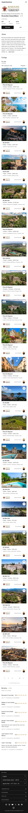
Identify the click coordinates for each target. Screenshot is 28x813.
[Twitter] (15, 804)
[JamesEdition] (6, 2)
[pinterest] (22, 804)
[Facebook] (9, 804)
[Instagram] (6, 804)
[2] (23, 678)
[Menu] (26, 2)
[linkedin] (19, 804)
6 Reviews (4, 19)
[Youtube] (12, 804)
